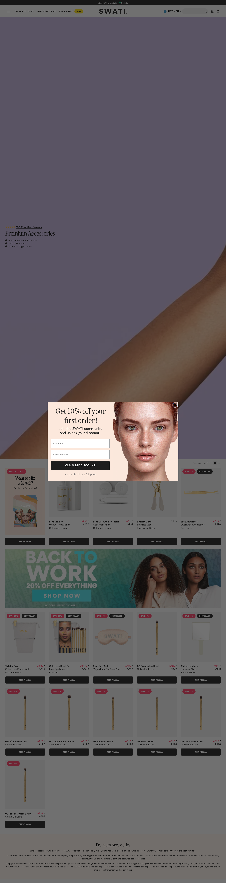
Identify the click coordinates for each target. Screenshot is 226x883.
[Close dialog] (175, 405)
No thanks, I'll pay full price (80, 474)
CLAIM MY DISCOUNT (80, 465)
